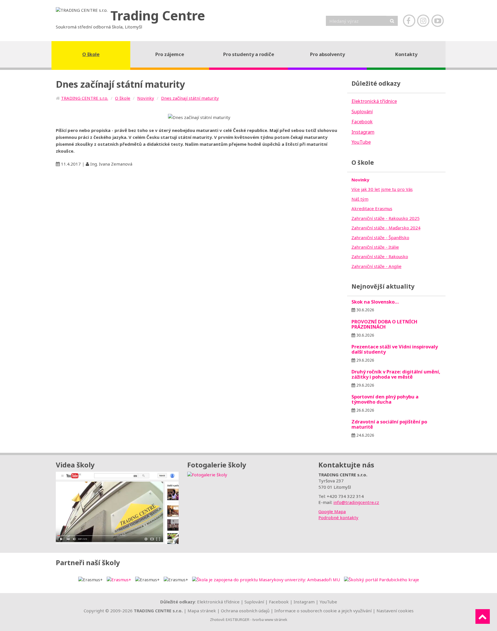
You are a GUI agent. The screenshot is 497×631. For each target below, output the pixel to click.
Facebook (279, 602)
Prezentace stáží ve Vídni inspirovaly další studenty (394, 349)
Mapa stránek (202, 610)
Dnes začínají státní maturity (190, 98)
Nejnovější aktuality (382, 286)
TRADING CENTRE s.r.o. (84, 98)
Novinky (145, 98)
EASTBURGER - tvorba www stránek (256, 619)
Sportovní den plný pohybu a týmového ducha (384, 399)
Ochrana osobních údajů (245, 610)
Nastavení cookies (395, 610)
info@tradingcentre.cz (356, 502)
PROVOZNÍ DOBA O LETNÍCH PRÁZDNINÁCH (384, 324)
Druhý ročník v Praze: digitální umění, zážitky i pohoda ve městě (395, 374)
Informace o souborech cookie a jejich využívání (323, 610)
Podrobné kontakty (338, 517)
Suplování (254, 602)
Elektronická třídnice (218, 602)
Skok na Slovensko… (375, 301)
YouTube (328, 602)
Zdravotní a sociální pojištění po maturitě (389, 424)
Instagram (304, 602)
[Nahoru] (482, 616)
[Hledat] (392, 21)
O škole (122, 98)
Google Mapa (332, 511)
